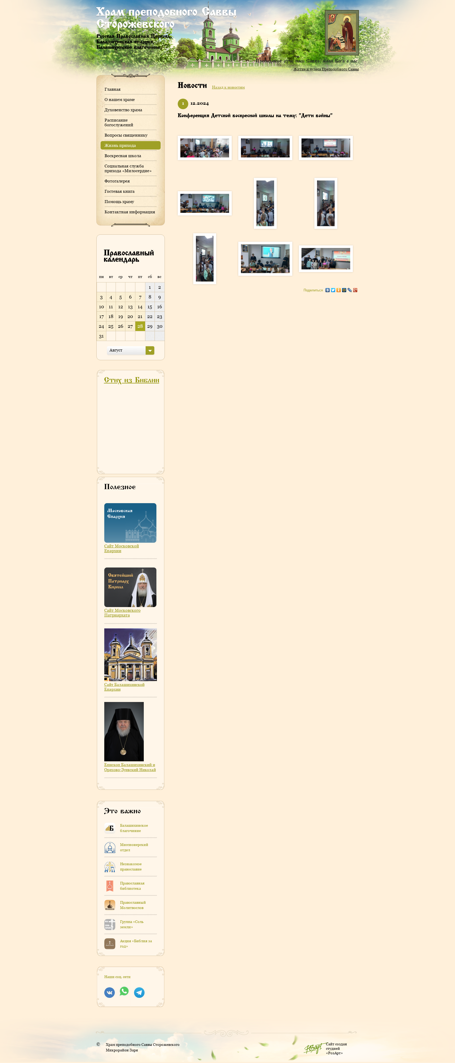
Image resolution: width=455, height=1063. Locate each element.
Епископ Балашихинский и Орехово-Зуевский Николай (130, 767)
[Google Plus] (355, 289)
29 (149, 326)
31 (101, 336)
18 (110, 316)
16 (159, 306)
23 (159, 316)
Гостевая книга (120, 191)
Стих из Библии (131, 381)
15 (149, 306)
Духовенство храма (123, 109)
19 (120, 316)
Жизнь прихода (120, 145)
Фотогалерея (117, 181)
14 (140, 306)
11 (111, 306)
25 (110, 326)
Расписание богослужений (119, 122)
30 (159, 326)
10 (101, 306)
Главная (113, 89)
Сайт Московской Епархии (121, 548)
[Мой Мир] (344, 289)
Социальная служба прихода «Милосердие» (128, 168)
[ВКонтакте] (327, 289)
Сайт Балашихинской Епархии (124, 686)
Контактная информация (130, 211)
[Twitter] (333, 289)
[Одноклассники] (339, 289)
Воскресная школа (123, 155)
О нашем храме (120, 99)
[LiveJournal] (350, 289)
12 (120, 306)
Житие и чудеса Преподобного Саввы (326, 69)
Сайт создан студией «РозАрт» (336, 1048)
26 (120, 326)
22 (149, 316)
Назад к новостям (228, 87)
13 (130, 306)
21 (140, 316)
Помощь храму (119, 201)
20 (130, 316)
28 (140, 326)
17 (101, 316)
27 (130, 326)
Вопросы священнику (126, 135)
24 (101, 326)
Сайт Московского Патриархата (122, 612)
